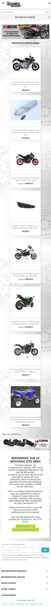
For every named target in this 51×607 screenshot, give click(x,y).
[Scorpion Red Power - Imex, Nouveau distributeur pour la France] (25, 443)
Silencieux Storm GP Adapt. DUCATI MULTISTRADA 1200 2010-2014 (26, 275)
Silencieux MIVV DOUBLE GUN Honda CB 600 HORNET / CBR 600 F (25, 370)
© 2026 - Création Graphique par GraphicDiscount (22, 604)
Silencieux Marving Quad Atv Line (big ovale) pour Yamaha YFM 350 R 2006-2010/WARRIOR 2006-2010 (25, 419)
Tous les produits (12, 434)
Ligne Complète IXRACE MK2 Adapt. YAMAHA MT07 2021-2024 (25, 179)
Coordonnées (8, 595)
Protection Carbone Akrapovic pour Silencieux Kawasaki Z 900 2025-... (25, 227)
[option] (23, 31)
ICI (35, 503)
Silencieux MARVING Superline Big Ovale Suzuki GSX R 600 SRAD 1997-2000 (25, 132)
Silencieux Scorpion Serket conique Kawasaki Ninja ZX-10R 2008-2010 (26, 322)
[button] (5, 31)
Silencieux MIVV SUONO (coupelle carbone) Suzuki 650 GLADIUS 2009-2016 (25, 84)
